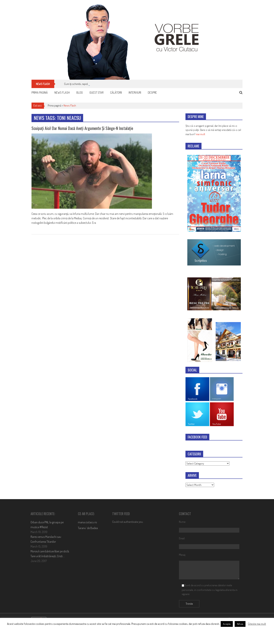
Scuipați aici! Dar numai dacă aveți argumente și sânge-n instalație (82, 128)
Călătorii (116, 92)
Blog (79, 92)
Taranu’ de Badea (88, 528)
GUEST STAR (96, 92)
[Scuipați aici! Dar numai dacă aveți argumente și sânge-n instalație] (105, 171)
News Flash (62, 92)
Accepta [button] (227, 623)
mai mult (200, 134)
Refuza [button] (240, 623)
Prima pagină (40, 92)
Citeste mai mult (257, 624)
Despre (152, 92)
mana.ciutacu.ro (87, 522)
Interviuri (135, 92)
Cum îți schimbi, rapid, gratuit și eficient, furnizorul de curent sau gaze (102, 84)
